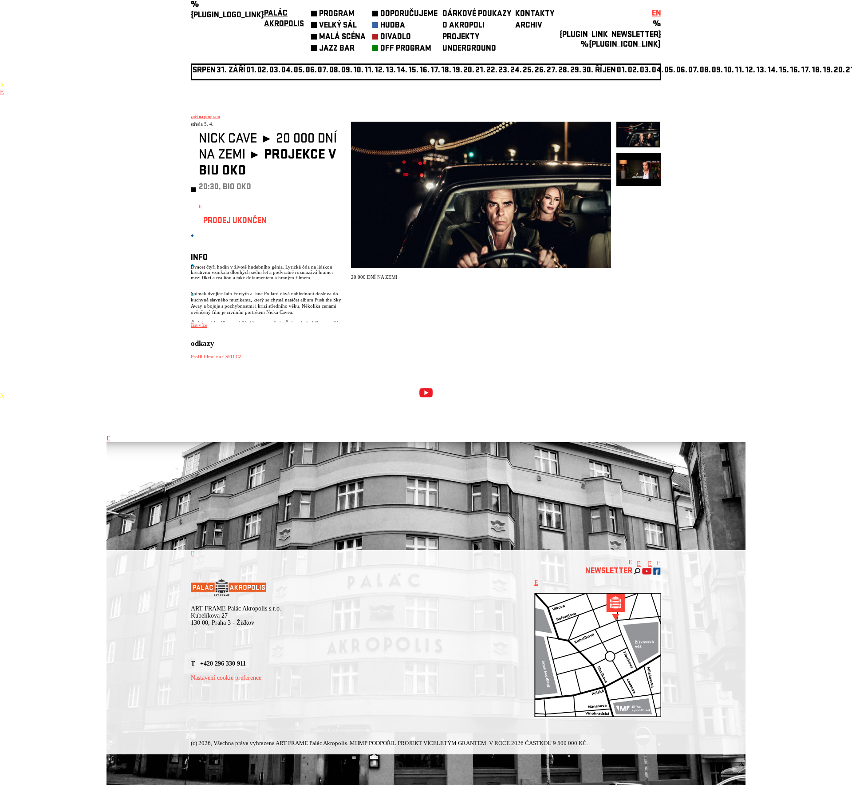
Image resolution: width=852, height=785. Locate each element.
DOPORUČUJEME (409, 14)
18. (446, 71)
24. (516, 71)
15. (413, 71)
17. (435, 71)
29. (575, 71)
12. (380, 71)
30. (587, 71)
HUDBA (392, 26)
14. (402, 71)
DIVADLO (395, 37)
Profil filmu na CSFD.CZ (216, 356)
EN (656, 14)
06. (311, 71)
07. (323, 71)
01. (622, 71)
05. (669, 71)
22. (491, 71)
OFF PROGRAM (405, 49)
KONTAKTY (534, 14)
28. (563, 71)
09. (717, 71)
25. (528, 71)
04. (287, 71)
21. (480, 71)
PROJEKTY (460, 37)
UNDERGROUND (469, 49)
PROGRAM (337, 14)
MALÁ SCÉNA (342, 37)
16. (424, 71)
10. (358, 71)
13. (391, 71)
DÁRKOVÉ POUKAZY (476, 14)
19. (457, 71)
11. (369, 71)
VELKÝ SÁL (338, 26)
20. (468, 71)
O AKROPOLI (463, 26)
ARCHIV (528, 26)
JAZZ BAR (337, 49)
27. (552, 71)
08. (334, 71)
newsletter (608, 572)
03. (645, 71)
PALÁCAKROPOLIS (284, 19)
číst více (199, 325)
